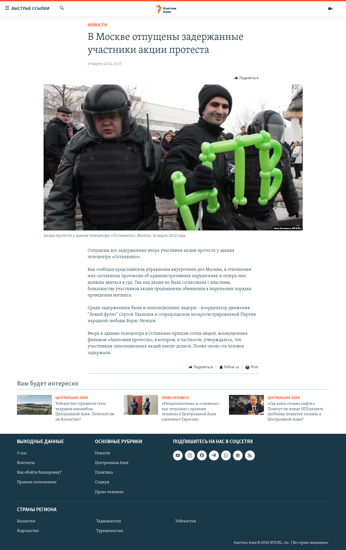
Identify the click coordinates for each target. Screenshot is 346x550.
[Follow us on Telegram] (214, 455)
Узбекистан (185, 521)
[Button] (246, 78)
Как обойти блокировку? (39, 473)
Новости (97, 25)
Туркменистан (109, 531)
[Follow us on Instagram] (190, 455)
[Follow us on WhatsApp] (226, 455)
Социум (102, 482)
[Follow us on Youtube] (178, 455)
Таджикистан (108, 521)
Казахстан (26, 521)
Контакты (26, 463)
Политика (104, 473)
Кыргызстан (28, 531)
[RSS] (250, 455)
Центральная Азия (71, 398)
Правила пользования (36, 482)
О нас (22, 453)
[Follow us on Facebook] (202, 455)
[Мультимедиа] (330, 8)
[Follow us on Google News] (238, 455)
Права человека (175, 398)
